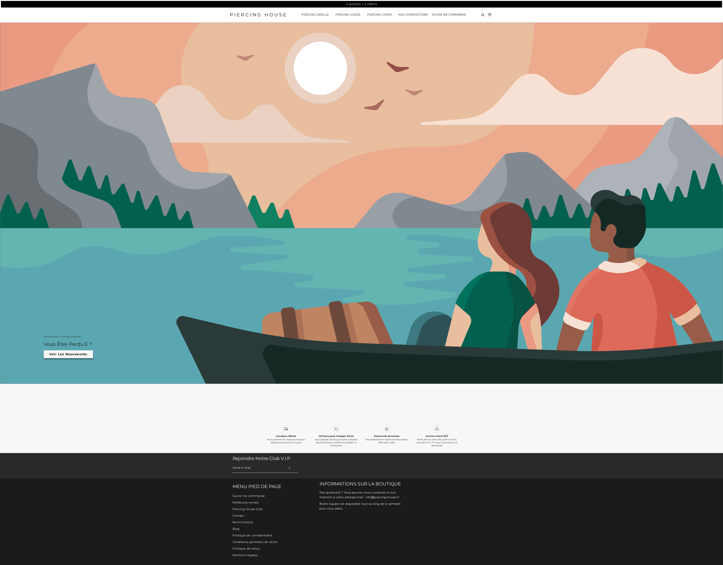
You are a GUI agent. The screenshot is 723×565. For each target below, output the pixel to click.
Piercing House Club (248, 509)
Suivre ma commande (249, 496)
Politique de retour (246, 548)
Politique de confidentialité (252, 535)
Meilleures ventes (246, 502)
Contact (238, 515)
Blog (236, 529)
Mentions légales (245, 555)
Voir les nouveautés (68, 354)
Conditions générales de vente (255, 542)
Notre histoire (243, 522)
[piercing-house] (258, 14)
